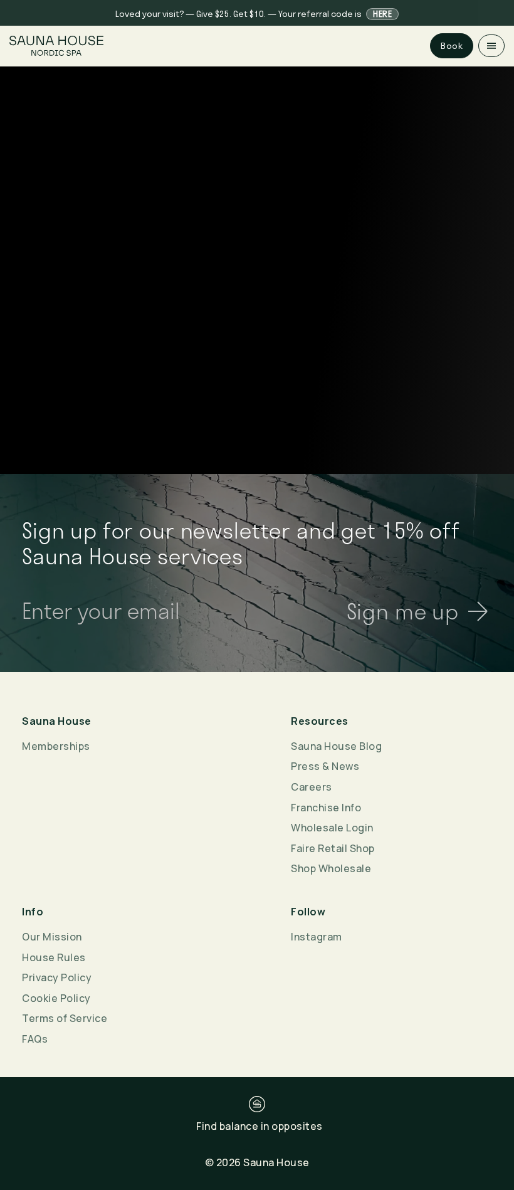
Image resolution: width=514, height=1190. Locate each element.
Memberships (56, 746)
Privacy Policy (57, 977)
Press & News (325, 766)
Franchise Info (326, 807)
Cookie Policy (56, 998)
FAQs (35, 1039)
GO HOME (257, 369)
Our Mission (52, 937)
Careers (311, 787)
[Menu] (491, 45)
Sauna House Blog (336, 746)
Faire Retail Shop (333, 848)
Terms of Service (64, 1018)
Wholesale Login (332, 828)
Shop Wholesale (331, 868)
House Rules (54, 957)
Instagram (316, 937)
